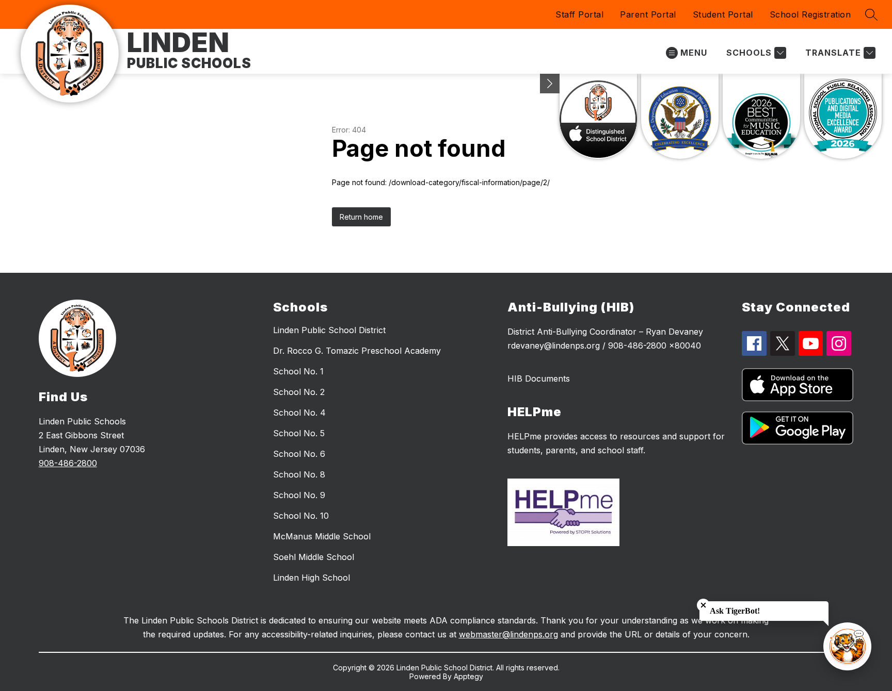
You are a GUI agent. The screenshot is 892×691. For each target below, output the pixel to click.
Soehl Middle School (313, 557)
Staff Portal (579, 14)
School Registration (810, 14)
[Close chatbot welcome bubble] (703, 605)
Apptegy (468, 676)
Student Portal (723, 14)
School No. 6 (299, 454)
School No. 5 (299, 433)
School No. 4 (299, 412)
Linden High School (311, 577)
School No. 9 (299, 495)
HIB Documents (538, 378)
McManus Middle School (322, 536)
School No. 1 (298, 371)
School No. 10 (301, 516)
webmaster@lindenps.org (508, 634)
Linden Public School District (329, 330)
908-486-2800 (68, 463)
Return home (361, 216)
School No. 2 (299, 392)
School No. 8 (299, 474)
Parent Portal (648, 14)
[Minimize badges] (550, 83)
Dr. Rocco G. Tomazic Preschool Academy (357, 351)
